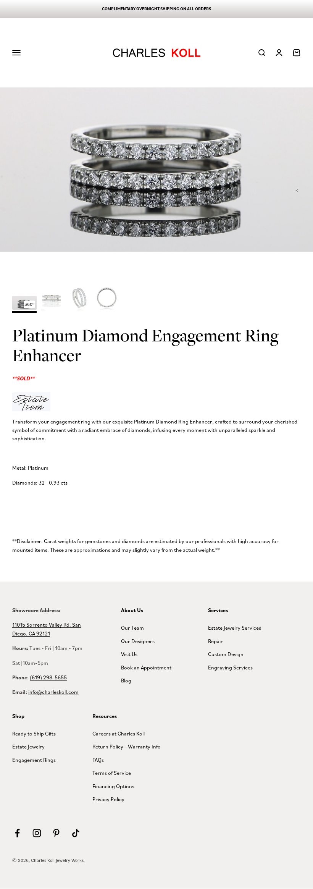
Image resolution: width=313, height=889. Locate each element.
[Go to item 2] (79, 299)
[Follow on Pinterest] (56, 833)
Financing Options (113, 786)
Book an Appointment (146, 667)
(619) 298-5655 (48, 677)
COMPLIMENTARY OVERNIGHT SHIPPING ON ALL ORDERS (156, 8)
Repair (215, 641)
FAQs (98, 759)
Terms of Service (111, 772)
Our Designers (138, 641)
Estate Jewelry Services (234, 627)
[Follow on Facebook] (17, 833)
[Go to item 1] (52, 299)
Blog (126, 680)
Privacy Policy (108, 799)
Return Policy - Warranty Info (126, 746)
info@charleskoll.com (53, 692)
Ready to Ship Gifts (34, 733)
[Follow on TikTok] (76, 833)
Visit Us (129, 654)
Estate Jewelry (28, 746)
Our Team (132, 627)
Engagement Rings (34, 759)
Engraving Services (230, 667)
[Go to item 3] (107, 299)
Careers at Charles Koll (118, 733)
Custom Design (226, 654)
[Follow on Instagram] (37, 833)
